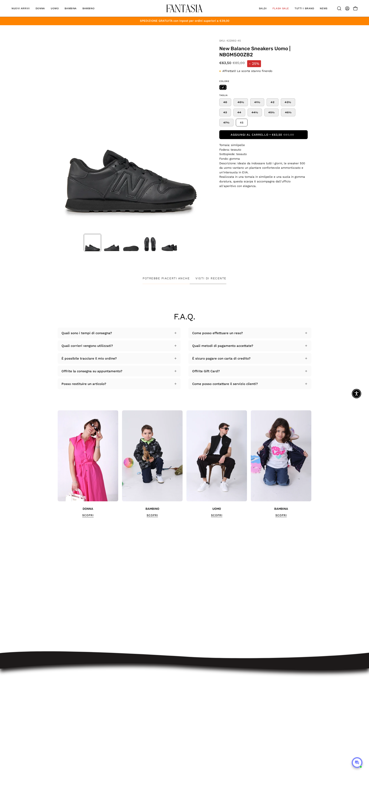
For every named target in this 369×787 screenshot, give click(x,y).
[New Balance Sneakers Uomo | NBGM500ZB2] (92, 242)
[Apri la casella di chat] (357, 762)
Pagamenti (122, 703)
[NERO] (223, 87)
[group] (184, 463)
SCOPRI (88, 515)
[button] (21, 8)
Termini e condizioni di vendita (138, 710)
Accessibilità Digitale (130, 717)
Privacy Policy (125, 723)
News (118, 743)
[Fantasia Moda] (184, 8)
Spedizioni (122, 690)
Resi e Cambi (124, 697)
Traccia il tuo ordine (130, 683)
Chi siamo (122, 737)
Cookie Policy (124, 730)
